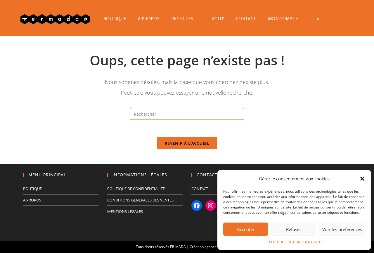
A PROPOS (32, 200)
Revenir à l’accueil (187, 143)
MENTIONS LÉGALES (125, 211)
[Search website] (334, 18)
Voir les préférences (342, 229)
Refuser (293, 229)
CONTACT (199, 188)
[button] (362, 179)
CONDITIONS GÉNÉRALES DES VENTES (140, 200)
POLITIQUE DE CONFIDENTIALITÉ (296, 242)
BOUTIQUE (32, 188)
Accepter (245, 229)
